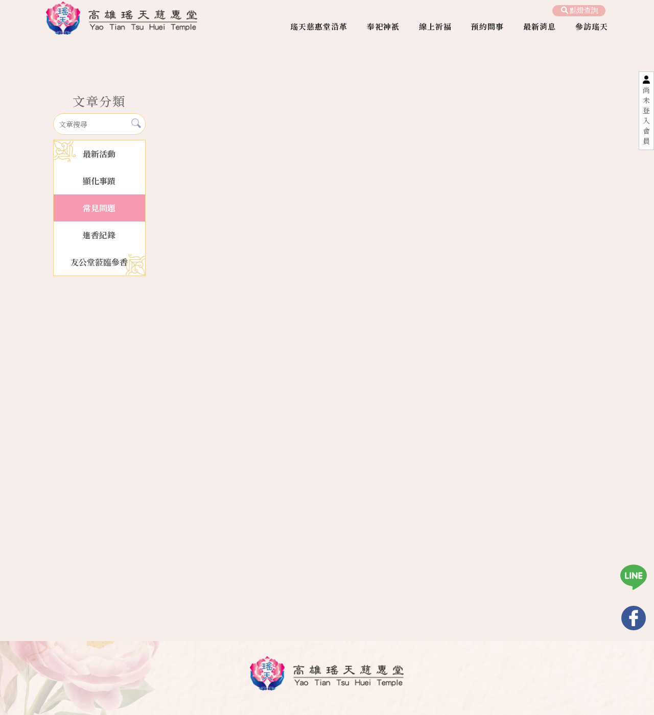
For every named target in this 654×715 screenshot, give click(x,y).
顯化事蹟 (99, 181)
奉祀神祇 (383, 26)
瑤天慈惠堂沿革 (318, 26)
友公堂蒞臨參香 (99, 262)
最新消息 (539, 26)
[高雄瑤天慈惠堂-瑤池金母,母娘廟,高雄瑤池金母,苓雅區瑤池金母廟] (122, 19)
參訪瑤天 (591, 26)
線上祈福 (435, 26)
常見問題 (99, 208)
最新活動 (99, 154)
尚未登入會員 (646, 115)
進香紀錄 (99, 235)
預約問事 (487, 26)
